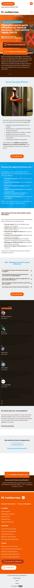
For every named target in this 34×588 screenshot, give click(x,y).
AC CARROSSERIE (6, 385)
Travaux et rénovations (24, 504)
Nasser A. (3, 332)
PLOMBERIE (4, 508)
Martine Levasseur (6, 316)
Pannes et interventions (8, 504)
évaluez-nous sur (6, 308)
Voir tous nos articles (7, 426)
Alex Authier (4, 368)
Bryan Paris (4, 352)
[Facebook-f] (31, 3)
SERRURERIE (4, 525)
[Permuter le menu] (31, 12)
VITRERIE (3, 543)
